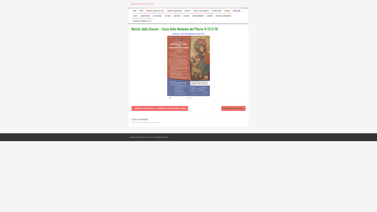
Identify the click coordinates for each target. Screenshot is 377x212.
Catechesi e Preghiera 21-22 (142, 21)
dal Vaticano (157, 16)
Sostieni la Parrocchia (223, 16)
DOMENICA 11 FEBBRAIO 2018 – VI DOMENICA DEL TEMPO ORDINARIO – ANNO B (160, 108)
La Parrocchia (216, 11)
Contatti (188, 11)
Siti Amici (168, 16)
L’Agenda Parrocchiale (174, 11)
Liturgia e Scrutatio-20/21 (155, 11)
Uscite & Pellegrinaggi (201, 11)
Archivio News (145, 16)
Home (134, 11)
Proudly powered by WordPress (140, 137)
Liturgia (227, 11)
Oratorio (186, 16)
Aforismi (210, 16)
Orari (141, 11)
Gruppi (135, 16)
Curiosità (177, 16)
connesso (142, 122)
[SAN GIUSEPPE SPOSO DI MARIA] (142, 4)
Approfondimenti (198, 16)
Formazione (236, 11)
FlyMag (157, 137)
